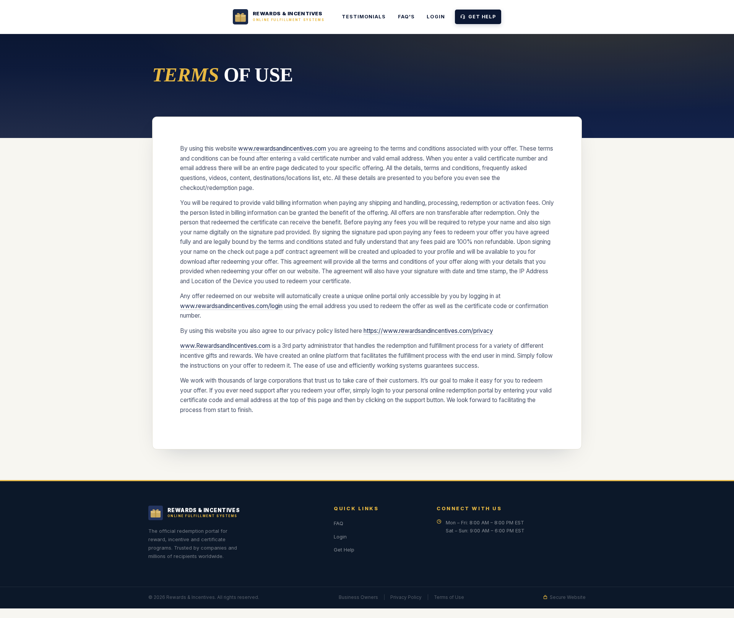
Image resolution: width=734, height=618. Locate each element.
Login (436, 16)
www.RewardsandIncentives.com (225, 345)
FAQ (338, 523)
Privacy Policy (406, 597)
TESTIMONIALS (364, 16)
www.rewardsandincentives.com (282, 148)
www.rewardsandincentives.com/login (231, 306)
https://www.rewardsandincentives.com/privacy (428, 330)
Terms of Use (449, 597)
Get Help (482, 16)
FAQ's (406, 16)
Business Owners (358, 597)
